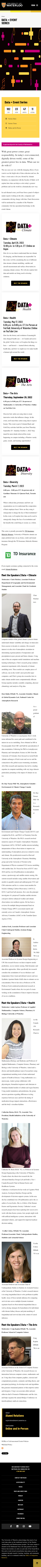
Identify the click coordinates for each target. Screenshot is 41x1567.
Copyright (20, 1509)
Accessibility (20, 1482)
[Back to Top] (37, 1563)
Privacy (20, 1496)
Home (3, 16)
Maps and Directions (20, 1491)
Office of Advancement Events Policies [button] (16, 1441)
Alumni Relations (11, 569)
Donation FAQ (20, 1518)
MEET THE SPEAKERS (20, 283)
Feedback (20, 1514)
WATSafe (20, 1505)
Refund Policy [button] (7, 1444)
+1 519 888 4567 (20, 1471)
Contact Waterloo (20, 1478)
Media (20, 1487)
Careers (20, 1500)
